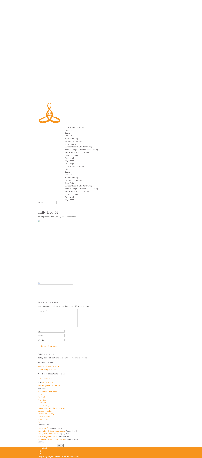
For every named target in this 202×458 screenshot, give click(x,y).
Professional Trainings (73, 141)
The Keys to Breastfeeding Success (51, 439)
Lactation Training (45, 411)
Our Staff (41, 397)
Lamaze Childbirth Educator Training (78, 147)
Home (40, 394)
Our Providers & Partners (74, 127)
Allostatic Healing (71, 138)
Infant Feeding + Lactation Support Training (81, 149)
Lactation (68, 130)
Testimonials (69, 158)
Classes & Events (71, 155)
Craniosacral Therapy (46, 414)
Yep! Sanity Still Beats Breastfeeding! (51, 431)
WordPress (75, 456)
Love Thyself (43, 428)
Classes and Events (45, 416)
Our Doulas (42, 402)
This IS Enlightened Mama (48, 436)
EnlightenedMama (47, 217)
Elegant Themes (54, 456)
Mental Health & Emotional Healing (78, 152)
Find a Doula (69, 136)
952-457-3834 (47, 383)
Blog (39, 422)
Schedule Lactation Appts (47, 391)
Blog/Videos (69, 161)
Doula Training (70, 144)
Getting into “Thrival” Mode (48, 434)
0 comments (71, 217)
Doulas (67, 133)
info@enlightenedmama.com (49, 385)
